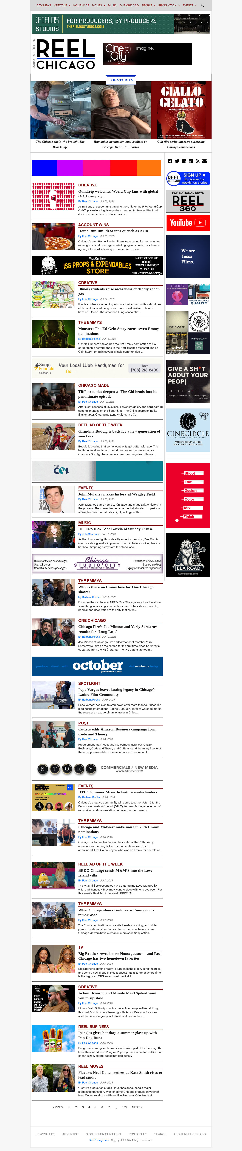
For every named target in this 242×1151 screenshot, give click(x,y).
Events (85, 488)
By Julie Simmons (89, 534)
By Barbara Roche (89, 338)
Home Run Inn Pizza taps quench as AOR (113, 231)
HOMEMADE (81, 5)
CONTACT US (138, 1134)
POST (83, 723)
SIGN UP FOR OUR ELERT (104, 1134)
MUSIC (112, 5)
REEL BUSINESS (93, 1026)
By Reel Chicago (88, 201)
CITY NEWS (43, 5)
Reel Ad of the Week (100, 425)
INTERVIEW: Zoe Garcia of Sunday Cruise (115, 529)
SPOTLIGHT (89, 683)
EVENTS (188, 5)
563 (126, 1106)
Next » (137, 1107)
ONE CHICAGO (129, 5)
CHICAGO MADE (93, 385)
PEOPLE (147, 5)
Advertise (70, 1134)
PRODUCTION (167, 5)
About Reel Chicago (190, 1134)
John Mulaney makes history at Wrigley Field (116, 494)
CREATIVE (60, 5)
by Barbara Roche (89, 597)
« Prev (58, 1107)
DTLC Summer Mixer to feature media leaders (117, 792)
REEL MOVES (90, 1066)
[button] (202, 5)
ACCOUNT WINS (93, 224)
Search (160, 1134)
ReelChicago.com (99, 1140)
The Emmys (90, 322)
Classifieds (45, 1134)
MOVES (97, 5)
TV (80, 947)
